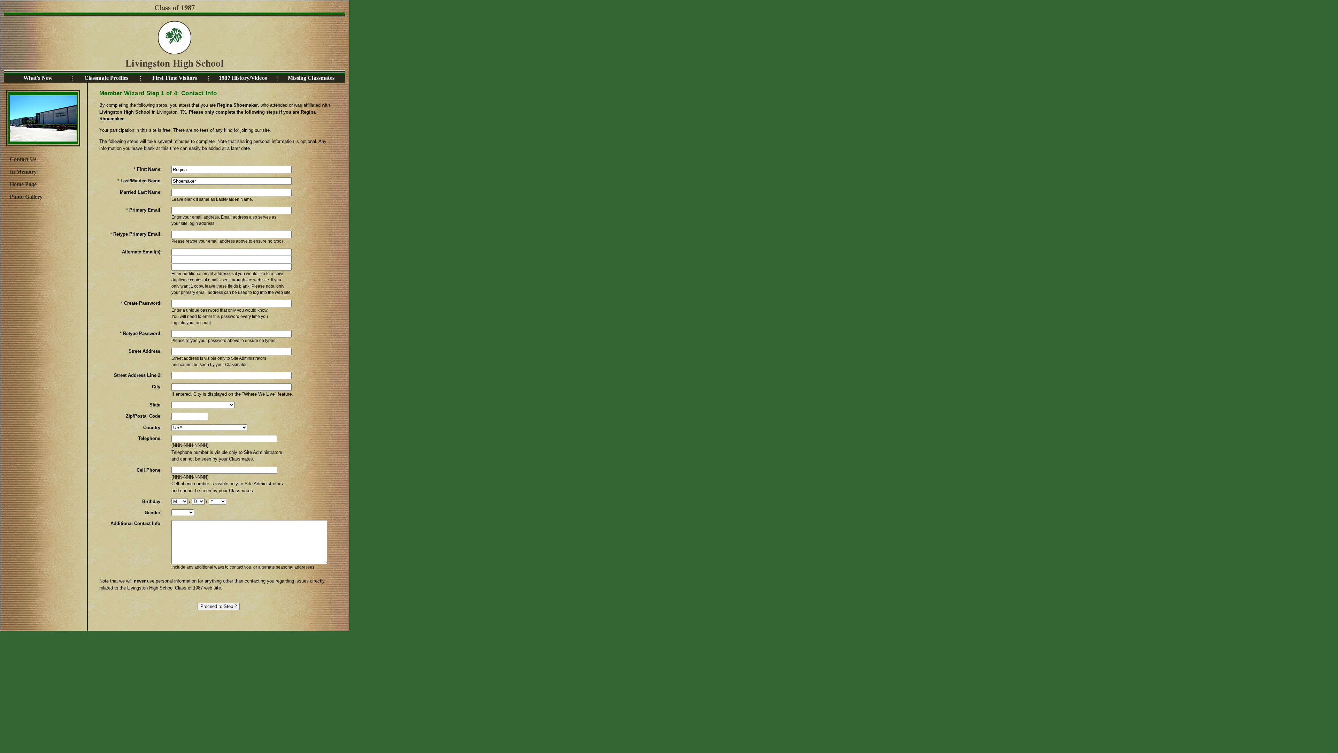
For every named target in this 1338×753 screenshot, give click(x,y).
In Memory (23, 172)
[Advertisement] (43, 318)
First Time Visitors (174, 78)
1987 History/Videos (243, 78)
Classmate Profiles (106, 78)
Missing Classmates (311, 78)
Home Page (23, 184)
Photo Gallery (26, 197)
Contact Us (23, 159)
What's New (38, 78)
